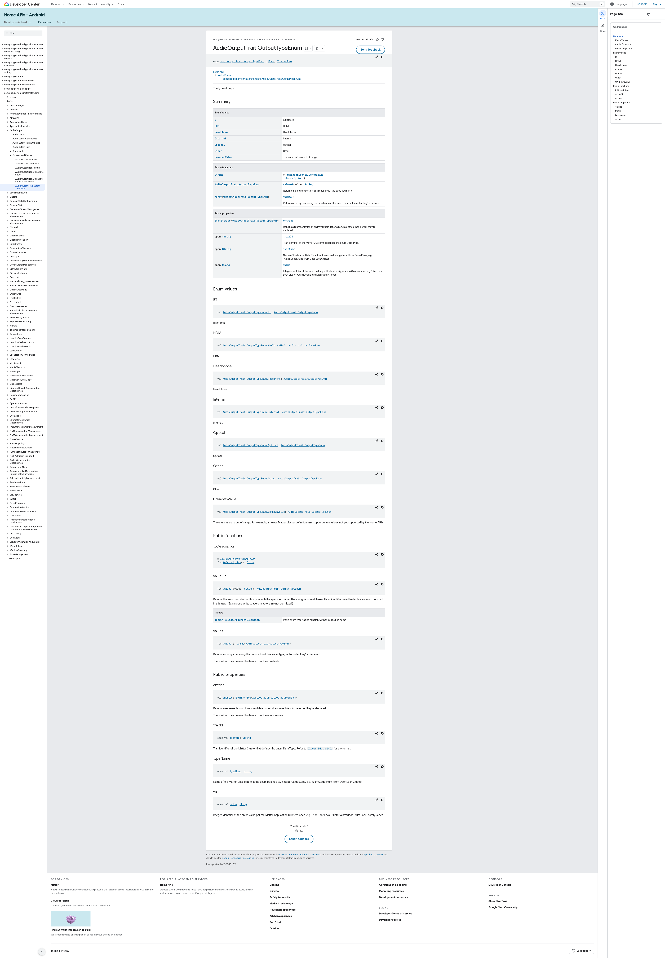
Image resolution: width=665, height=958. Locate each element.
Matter (55, 884)
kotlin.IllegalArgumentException (237, 619)
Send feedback (370, 49)
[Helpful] (377, 39)
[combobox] (587, 4)
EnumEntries (222, 220)
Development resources (393, 897)
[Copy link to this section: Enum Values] (240, 289)
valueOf (288, 184)
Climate (274, 891)
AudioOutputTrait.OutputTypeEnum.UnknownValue (254, 511)
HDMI (217, 126)
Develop (56, 4)
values (287, 196)
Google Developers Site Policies (238, 858)
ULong (226, 265)
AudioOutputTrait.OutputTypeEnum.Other (249, 478)
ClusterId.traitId (320, 748)
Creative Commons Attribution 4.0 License (300, 854)
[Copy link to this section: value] (224, 792)
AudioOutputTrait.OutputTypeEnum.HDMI (248, 345)
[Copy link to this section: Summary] (234, 102)
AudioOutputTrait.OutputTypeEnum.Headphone (252, 378)
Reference (44, 22)
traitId (288, 236)
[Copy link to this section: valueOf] (229, 576)
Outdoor (275, 928)
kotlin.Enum (224, 75)
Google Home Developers (226, 39)
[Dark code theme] (382, 57)
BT (216, 119)
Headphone (221, 132)
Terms (54, 950)
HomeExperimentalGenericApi (304, 174)
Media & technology (281, 903)
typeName (289, 249)
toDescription (292, 178)
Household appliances (283, 909)
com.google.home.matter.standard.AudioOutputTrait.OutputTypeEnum (262, 78)
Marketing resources (391, 891)
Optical (220, 144)
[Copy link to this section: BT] (220, 300)
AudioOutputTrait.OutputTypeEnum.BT (247, 312)
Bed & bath (276, 922)
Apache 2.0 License (373, 854)
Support (62, 22)
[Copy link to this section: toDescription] (238, 547)
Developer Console (500, 884)
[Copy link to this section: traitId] (226, 725)
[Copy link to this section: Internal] (228, 400)
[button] (22, 44)
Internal (220, 138)
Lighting (274, 884)
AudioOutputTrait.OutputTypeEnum (242, 61)
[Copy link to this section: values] (226, 631)
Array (218, 196)
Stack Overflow (498, 901)
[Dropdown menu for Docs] (128, 4)
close (659, 14)
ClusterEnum (284, 61)
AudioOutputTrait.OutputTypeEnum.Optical (250, 445)
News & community (99, 4)
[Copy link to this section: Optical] (228, 433)
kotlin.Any (218, 71)
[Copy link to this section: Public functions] (246, 536)
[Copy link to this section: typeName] (233, 759)
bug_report (648, 14)
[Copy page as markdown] (317, 48)
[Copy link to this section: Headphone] (235, 366)
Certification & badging (393, 884)
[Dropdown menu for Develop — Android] (31, 22)
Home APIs (249, 39)
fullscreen (654, 14)
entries (288, 220)
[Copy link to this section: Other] (226, 466)
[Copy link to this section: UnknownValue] (239, 499)
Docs (121, 4)
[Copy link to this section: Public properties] (248, 675)
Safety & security (280, 897)
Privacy (65, 950)
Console (642, 4)
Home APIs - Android (24, 14)
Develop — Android (15, 22)
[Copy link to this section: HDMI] (225, 333)
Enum (271, 61)
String (219, 174)
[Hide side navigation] (41, 951)
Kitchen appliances (281, 915)
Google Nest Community (503, 907)
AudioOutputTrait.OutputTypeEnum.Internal (251, 412)
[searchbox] (23, 33)
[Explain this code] (376, 57)
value (286, 265)
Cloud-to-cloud (60, 900)
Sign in (657, 4)
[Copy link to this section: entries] (227, 685)
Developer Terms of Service (395, 913)
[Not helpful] (382, 39)
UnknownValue (223, 157)
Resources (74, 4)
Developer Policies (390, 919)
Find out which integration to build (71, 929)
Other (218, 151)
